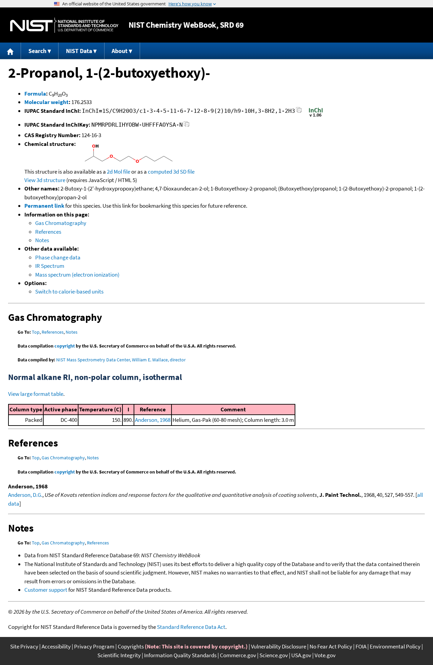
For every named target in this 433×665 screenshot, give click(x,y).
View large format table (35, 394)
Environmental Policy (395, 646)
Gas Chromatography (60, 223)
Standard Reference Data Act (191, 627)
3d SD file (184, 171)
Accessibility (56, 646)
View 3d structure (44, 180)
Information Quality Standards (180, 655)
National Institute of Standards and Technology (64, 25)
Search (37, 51)
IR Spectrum (49, 266)
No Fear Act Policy (331, 646)
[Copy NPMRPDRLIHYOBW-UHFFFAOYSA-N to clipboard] (186, 126)
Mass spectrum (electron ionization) (77, 274)
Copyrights (131, 646)
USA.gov (301, 655)
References (48, 231)
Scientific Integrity (119, 655)
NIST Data (79, 51)
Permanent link (44, 205)
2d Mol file (118, 171)
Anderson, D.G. (25, 494)
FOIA (361, 646)
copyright (64, 346)
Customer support (45, 589)
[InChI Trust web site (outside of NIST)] (315, 116)
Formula (35, 93)
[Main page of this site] (10, 51)
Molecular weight (46, 102)
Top (36, 332)
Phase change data (58, 257)
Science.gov (273, 655)
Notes (42, 240)
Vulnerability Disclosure (278, 646)
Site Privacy (24, 646)
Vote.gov (325, 655)
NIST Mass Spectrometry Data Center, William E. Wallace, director (121, 360)
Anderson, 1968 (152, 420)
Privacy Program (94, 646)
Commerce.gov (238, 655)
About (120, 51)
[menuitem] (10, 51)
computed (160, 171)
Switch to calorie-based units (69, 291)
